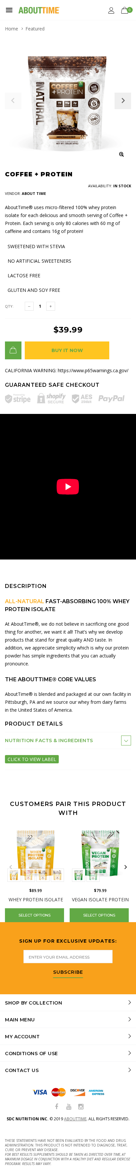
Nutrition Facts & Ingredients (49, 740)
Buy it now (67, 350)
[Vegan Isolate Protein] (100, 853)
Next (125, 867)
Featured (35, 28)
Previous (10, 867)
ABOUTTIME (75, 1119)
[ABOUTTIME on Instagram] (81, 1107)
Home (11, 28)
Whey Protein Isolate (36, 899)
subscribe (68, 972)
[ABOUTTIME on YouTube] (68, 1107)
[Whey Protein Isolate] (35, 853)
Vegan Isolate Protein (100, 899)
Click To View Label (32, 759)
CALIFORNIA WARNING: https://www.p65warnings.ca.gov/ (66, 370)
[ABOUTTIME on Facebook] (56, 1107)
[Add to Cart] (13, 350)
